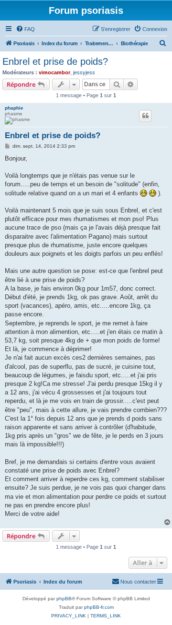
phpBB (64, 598)
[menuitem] (25, 29)
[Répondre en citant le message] (145, 115)
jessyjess (84, 72)
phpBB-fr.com (99, 607)
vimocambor (54, 72)
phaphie (14, 108)
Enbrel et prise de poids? (55, 61)
